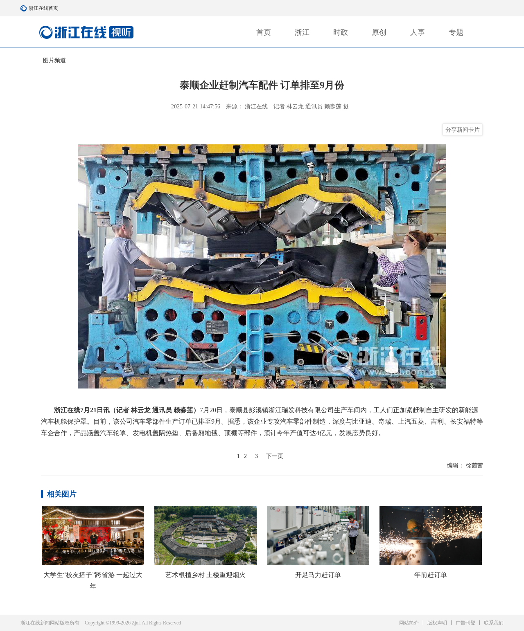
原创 (379, 32)
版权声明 (437, 622)
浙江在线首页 (24, 8)
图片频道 (54, 60)
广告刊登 (465, 622)
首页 (263, 32)
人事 (417, 32)
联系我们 (494, 622)
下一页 (274, 456)
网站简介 (409, 622)
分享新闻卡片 (462, 129)
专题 (456, 32)
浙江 (302, 32)
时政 (340, 32)
